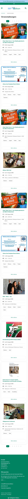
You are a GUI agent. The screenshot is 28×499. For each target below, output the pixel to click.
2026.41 (9, 493)
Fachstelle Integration (6, 488)
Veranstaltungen (10, 13)
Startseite (3, 13)
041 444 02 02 (4, 468)
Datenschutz (3, 494)
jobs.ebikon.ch (4, 485)
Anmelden (9, 494)
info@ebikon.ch (4, 466)
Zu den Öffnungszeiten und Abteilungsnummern (14, 1)
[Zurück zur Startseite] (14, 8)
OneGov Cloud (4, 493)
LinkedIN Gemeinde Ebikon (7, 483)
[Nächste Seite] (21, 21)
